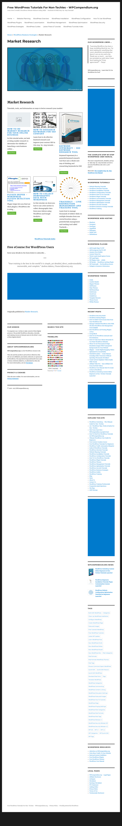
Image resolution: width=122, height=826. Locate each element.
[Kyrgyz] (56, 353)
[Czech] (52, 345)
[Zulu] (62, 366)
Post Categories (107, 653)
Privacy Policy (93, 789)
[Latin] (60, 353)
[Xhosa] (56, 366)
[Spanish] (60, 361)
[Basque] (60, 340)
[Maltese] (60, 355)
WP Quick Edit (104, 733)
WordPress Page (93, 703)
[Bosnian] (50, 342)
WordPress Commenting (96, 686)
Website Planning (23, 18)
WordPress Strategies (15, 26)
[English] (58, 345)
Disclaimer (92, 781)
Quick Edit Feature (103, 669)
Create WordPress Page (95, 623)
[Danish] (54, 345)
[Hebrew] (56, 349)
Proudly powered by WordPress (68, 806)
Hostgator (92, 224)
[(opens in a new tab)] (70, 188)
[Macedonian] (52, 355)
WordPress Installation (60, 18)
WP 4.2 (103, 730)
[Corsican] (48, 345)
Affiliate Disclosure (95, 777)
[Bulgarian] (52, 342)
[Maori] (62, 355)
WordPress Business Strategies (25, 35)
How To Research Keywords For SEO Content (44, 132)
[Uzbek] (50, 366)
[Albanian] (50, 340)
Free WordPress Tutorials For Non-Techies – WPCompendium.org (52, 7)
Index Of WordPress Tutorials (98, 448)
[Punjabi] (50, 359)
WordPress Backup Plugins (97, 318)
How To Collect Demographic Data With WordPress (43, 197)
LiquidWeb (92, 228)
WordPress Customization (34, 22)
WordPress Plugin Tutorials (97, 196)
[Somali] (58, 361)
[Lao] (58, 353)
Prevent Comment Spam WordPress (99, 666)
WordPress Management (56, 22)
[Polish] (62, 357)
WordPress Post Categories (96, 709)
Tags (104, 676)
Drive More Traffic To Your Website (100, 753)
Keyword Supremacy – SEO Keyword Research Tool (69, 149)
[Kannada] (62, 351)
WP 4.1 (97, 730)
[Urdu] (48, 366)
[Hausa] (52, 349)
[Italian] (56, 351)
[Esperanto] (60, 345)
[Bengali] (48, 342)
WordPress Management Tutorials (99, 200)
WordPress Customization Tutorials (100, 198)
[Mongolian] (50, 357)
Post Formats (92, 656)
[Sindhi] (62, 359)
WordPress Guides (33, 26)
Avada (91, 280)
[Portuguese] (48, 359)
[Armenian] (56, 340)
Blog (90, 476)
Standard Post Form (94, 676)
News (91, 478)
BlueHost (92, 222)
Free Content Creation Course (98, 442)
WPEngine (92, 230)
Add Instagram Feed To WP (97, 250)
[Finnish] (50, 347)
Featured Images (93, 626)
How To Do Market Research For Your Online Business (18, 132)
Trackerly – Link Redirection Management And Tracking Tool (70, 205)
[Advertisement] (45, 286)
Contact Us (92, 482)
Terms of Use (93, 791)
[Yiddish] (58, 366)
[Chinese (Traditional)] (62, 342)
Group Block (93, 334)
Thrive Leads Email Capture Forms (99, 256)
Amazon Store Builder (96, 252)
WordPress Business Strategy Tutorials (101, 206)
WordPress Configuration (81, 18)
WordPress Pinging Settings (97, 706)
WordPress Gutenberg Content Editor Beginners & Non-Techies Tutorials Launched (100, 374)
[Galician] (56, 347)
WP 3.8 (90, 730)
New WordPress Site (94, 653)
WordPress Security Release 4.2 (98, 726)
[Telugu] (56, 363)
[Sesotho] (60, 359)
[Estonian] (62, 345)
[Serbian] (56, 359)
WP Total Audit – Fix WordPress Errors (101, 264)
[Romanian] (52, 359)
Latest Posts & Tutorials (52, 26)
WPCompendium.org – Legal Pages (100, 775)
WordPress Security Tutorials (98, 204)
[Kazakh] (48, 353)
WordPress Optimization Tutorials (99, 202)
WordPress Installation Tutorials (99, 190)
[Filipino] (48, 347)
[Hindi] (58, 349)
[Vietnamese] (52, 366)
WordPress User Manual (96, 761)
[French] (52, 347)
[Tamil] (54, 363)
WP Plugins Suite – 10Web (97, 260)
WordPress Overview (41, 18)
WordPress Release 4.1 (95, 720)
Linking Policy (93, 787)
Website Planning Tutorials (97, 186)
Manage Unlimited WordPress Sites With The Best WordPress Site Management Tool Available (101, 326)
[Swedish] (50, 363)
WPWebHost (93, 234)
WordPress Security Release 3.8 (98, 723)
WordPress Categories (95, 683)
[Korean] (52, 353)
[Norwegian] (56, 357)
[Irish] (54, 351)
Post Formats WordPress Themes (98, 659)
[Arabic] (54, 340)
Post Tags (91, 663)
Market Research (31, 312)
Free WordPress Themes (96, 759)
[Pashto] (58, 357)
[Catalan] (54, 342)
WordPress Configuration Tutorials (100, 192)
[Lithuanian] (48, 355)
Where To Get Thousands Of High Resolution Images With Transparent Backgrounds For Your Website (100, 346)
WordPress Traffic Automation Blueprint (101, 446)
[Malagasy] (54, 355)
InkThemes (92, 286)
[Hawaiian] (54, 349)
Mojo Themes (93, 288)
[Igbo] (50, 351)
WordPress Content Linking (97, 689)
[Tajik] (52, 363)
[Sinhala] (48, 361)
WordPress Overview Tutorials (98, 188)
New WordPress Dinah (95, 643)
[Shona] (58, 359)
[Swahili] (48, 363)
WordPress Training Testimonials (99, 484)
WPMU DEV (92, 232)
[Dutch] (56, 345)
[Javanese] (60, 351)
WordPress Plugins (14, 22)
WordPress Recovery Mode (97, 316)
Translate (59, 370)
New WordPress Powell (95, 649)
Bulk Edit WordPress (94, 613)
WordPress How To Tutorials (96, 699)
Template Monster (95, 298)
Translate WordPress (94, 679)
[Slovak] (50, 361)
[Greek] (62, 347)
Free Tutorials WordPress (96, 629)
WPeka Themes (94, 302)
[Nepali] (54, 357)
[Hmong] (60, 349)
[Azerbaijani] (58, 340)
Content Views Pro (95, 254)
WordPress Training (95, 208)
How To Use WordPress (102, 18)
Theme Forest (93, 300)
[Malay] (58, 355)
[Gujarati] (48, 349)
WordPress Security (97, 22)
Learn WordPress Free (95, 639)
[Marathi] (48, 357)
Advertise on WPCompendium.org (99, 751)
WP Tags (91, 736)
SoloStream (92, 292)
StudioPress (93, 296)
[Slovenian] (52, 361)
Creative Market (94, 282)
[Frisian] (54, 347)
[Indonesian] (52, 351)
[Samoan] (54, 361)
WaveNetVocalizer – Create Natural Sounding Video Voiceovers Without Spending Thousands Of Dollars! (100, 356)
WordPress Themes (95, 462)
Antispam (92, 779)
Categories (106, 613)
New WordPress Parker (95, 646)
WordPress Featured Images (97, 696)
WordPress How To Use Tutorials (99, 194)
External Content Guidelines (97, 755)
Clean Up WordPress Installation (98, 616)
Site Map (92, 488)
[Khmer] (50, 353)
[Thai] (58, 363)
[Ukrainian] (62, 363)
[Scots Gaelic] (56, 361)
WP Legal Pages (94, 258)
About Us (92, 480)
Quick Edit (91, 669)
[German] (60, 347)
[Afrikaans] (48, 340)
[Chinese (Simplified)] (60, 342)
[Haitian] (50, 349)
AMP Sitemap (93, 490)
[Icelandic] (48, 351)
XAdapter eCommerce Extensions (99, 266)
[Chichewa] (58, 342)
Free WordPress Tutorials (96, 633)
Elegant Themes (94, 284)
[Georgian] (58, 347)
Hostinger (92, 226)
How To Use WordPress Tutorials (99, 458)
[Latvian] (62, 353)
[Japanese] (58, 351)
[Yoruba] (60, 366)
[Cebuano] (56, 342)
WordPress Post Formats (95, 713)
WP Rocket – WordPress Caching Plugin (101, 262)
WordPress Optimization (78, 22)
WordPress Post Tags (94, 716)
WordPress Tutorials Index (73, 26)
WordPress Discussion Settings (97, 693)
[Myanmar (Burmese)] (52, 357)
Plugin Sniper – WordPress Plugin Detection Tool (18, 197)
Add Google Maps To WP (96, 248)
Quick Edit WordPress (95, 673)
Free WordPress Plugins (96, 757)
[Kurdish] (54, 353)
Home (9, 18)
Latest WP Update (94, 636)
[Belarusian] (62, 340)
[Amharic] (52, 340)
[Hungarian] (62, 349)
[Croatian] (50, 345)
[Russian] (54, 359)
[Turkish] (60, 363)
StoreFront (92, 294)
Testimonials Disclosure (96, 793)
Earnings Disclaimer (95, 783)
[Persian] (60, 357)
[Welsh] (54, 366)
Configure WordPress (95, 619)
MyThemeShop (94, 290)
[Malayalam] (56, 355)
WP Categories (93, 733)
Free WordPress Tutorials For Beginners (101, 444)
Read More (11, 153)
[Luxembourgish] (50, 355)
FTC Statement (93, 785)
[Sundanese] (62, 361)
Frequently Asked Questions (97, 486)
